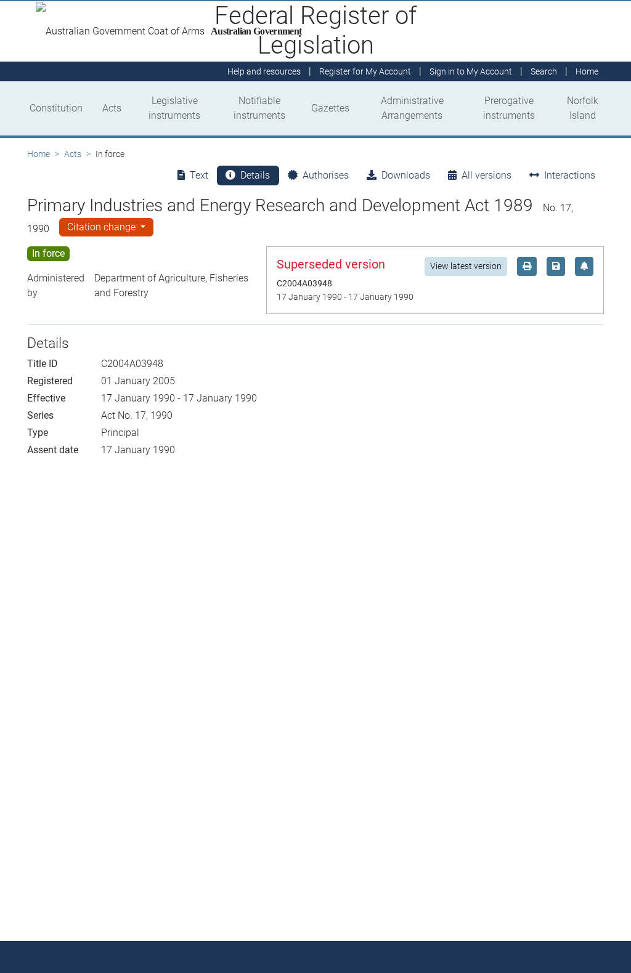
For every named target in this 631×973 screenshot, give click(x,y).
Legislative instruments (174, 108)
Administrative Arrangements (412, 108)
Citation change (102, 227)
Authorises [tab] (326, 175)
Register (365, 71)
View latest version (466, 266)
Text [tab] (199, 175)
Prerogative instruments (509, 108)
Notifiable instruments (259, 108)
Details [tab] (255, 175)
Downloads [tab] (405, 175)
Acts (111, 108)
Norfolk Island (582, 108)
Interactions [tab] (569, 175)
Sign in (470, 71)
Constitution (56, 108)
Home (38, 154)
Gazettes (330, 108)
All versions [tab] (486, 175)
